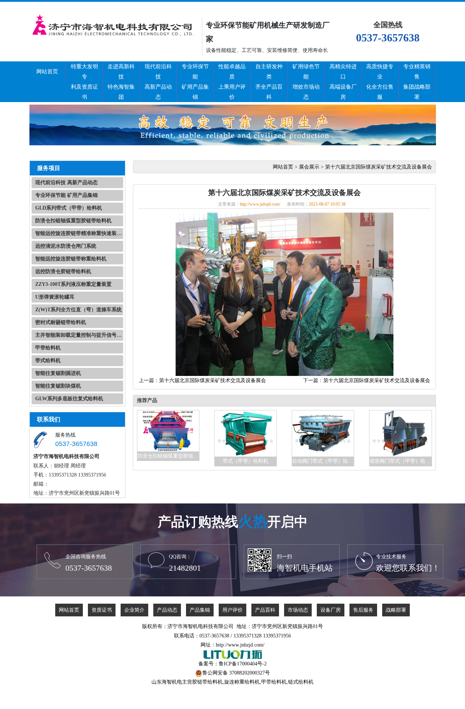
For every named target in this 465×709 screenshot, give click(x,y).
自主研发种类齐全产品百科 (269, 82)
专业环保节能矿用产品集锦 (195, 82)
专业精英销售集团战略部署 (416, 82)
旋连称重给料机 (242, 682)
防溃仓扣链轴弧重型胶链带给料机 (73, 220)
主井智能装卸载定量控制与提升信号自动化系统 (79, 335)
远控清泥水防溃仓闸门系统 (65, 246)
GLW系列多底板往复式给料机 (69, 398)
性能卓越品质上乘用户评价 (232, 82)
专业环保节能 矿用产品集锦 (66, 195)
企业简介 (134, 610)
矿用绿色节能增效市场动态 (306, 82)
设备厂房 (330, 610)
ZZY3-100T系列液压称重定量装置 (73, 284)
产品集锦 (200, 610)
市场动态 (298, 610)
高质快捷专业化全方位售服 (379, 82)
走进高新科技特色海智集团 (121, 82)
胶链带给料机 (207, 682)
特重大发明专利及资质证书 (84, 82)
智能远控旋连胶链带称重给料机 (70, 259)
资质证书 (102, 610)
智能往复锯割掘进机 (58, 373)
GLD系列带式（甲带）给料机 (68, 208)
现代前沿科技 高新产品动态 (66, 182)
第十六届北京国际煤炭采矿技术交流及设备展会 (378, 167)
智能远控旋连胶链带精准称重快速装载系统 (79, 233)
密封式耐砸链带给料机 (60, 322)
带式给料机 (48, 360)
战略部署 (396, 610)
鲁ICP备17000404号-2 (243, 664)
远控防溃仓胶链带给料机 (63, 271)
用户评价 (232, 610)
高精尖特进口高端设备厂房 (343, 82)
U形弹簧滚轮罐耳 (54, 297)
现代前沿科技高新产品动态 (158, 82)
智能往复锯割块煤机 (58, 386)
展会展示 (309, 167)
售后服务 (363, 610)
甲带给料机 (48, 348)
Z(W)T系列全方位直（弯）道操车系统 (78, 309)
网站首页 (47, 71)
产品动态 (167, 610)
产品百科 (265, 610)
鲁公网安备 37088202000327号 (236, 673)
